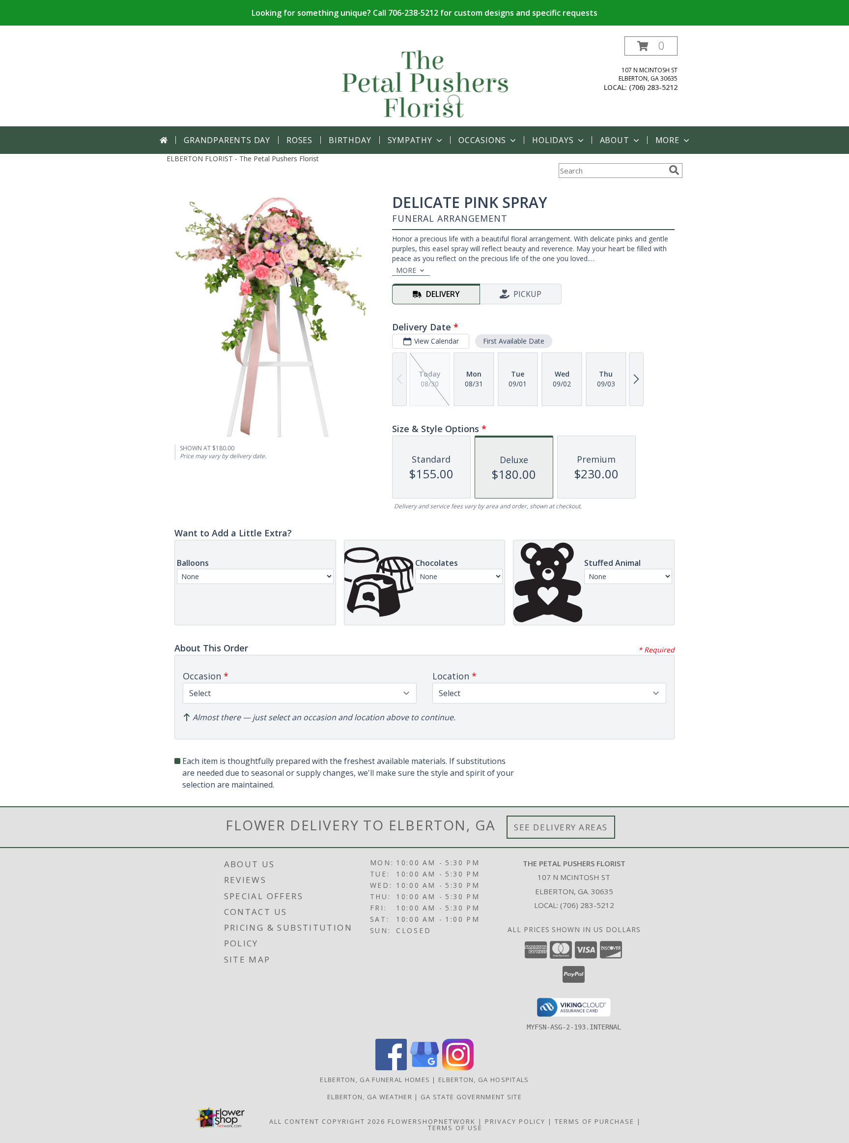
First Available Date (513, 341)
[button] (651, 46)
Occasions (482, 140)
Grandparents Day (227, 140)
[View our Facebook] (391, 1067)
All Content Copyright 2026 (327, 1121)
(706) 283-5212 (653, 87)
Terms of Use (455, 1127)
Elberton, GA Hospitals (483, 1079)
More (667, 140)
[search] (674, 170)
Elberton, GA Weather (369, 1096)
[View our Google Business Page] (424, 1067)
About (614, 140)
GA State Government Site (471, 1096)
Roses (299, 140)
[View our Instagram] (458, 1067)
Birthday (350, 140)
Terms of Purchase (594, 1121)
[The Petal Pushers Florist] (425, 81)
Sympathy (410, 140)
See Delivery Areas (561, 827)
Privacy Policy (515, 1121)
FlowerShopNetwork (432, 1121)
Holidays (552, 140)
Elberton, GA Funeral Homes (375, 1079)
